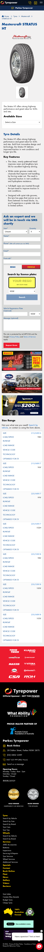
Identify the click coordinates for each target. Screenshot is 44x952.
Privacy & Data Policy (16, 944)
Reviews (7, 886)
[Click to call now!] (30, 3)
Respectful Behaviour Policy (11, 946)
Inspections (7, 850)
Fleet (5, 874)
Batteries (6, 847)
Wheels (6, 833)
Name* (6, 236)
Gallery (6, 880)
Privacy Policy (14, 337)
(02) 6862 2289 (14, 755)
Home (6, 16)
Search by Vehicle (10, 818)
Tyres (5, 815)
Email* (6, 251)
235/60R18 (36, 614)
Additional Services (10, 862)
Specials (6, 865)
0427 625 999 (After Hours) (17, 760)
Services (6, 842)
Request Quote (11, 345)
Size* (5, 228)
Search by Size (8, 821)
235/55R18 (36, 584)
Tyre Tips (6, 830)
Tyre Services (8, 856)
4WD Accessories (10, 845)
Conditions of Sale (30, 944)
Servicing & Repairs (10, 853)
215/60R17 (36, 463)
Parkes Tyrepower (24, 8)
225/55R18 (36, 554)
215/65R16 (36, 433)
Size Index (7, 894)
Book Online (9, 871)
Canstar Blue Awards (11, 897)
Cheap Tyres (7, 903)
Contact (6, 868)
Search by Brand (9, 824)
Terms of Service (30, 337)
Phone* (16, 243)
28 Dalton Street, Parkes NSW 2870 (23, 750)
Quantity (32, 228)
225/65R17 (36, 524)
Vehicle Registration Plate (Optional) (13, 309)
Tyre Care (6, 827)
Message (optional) (10, 318)
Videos (6, 883)
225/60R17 (36, 493)
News (5, 877)
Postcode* (7, 258)
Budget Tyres (8, 900)
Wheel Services (9, 859)
